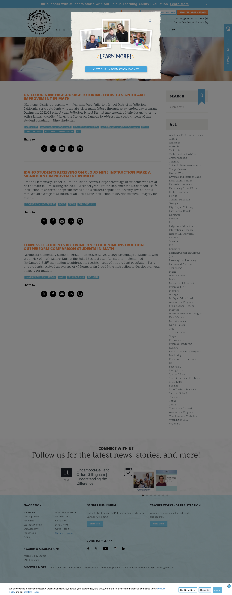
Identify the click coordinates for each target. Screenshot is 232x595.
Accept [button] (217, 590)
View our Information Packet (116, 68)
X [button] (229, 586)
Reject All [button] (204, 590)
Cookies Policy (31, 591)
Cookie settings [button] (187, 590)
